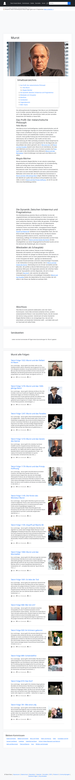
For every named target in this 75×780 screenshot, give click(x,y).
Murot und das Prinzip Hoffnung (36, 180)
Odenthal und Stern (31, 741)
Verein (43, 3)
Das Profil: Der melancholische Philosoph (32, 85)
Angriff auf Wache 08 (22, 231)
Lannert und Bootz (12, 741)
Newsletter (32, 774)
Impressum (16, 774)
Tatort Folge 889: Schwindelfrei (23, 655)
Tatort (10, 7)
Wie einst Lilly (46, 145)
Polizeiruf (55, 774)
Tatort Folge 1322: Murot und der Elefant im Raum (28, 361)
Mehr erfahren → (49, 9)
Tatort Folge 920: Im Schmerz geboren (27, 630)
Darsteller (38, 3)
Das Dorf (26, 273)
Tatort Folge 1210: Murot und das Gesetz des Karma (28, 440)
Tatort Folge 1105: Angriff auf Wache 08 (27, 525)
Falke (54, 738)
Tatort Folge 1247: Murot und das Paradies (28, 413)
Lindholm (21, 741)
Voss (32, 744)
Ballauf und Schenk (23, 738)
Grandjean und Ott (63, 738)
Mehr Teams (24, 105)
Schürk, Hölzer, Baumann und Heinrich (49, 741)
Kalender (38, 774)
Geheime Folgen (32, 776)
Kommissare (25, 3)
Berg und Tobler (34, 738)
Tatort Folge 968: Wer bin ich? (23, 605)
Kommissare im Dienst (22, 7)
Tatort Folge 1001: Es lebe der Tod (25, 579)
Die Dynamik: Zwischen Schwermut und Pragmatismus (36, 92)
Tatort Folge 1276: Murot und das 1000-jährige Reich (27, 387)
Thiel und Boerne (24, 744)
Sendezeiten (24, 100)
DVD (50, 774)
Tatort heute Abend (15, 3)
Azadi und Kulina (11, 738)
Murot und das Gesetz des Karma (39, 240)
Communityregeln (65, 774)
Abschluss (23, 97)
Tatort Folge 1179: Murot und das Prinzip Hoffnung (28, 467)
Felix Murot (26, 87)
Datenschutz (24, 774)
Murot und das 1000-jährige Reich (26, 176)
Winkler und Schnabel (42, 744)
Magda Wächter (27, 90)
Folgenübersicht (25, 102)
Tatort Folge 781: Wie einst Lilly (23, 704)
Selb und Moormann (12, 744)
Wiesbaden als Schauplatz (28, 95)
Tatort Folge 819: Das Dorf (22, 681)
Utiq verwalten (43, 776)
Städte (32, 3)
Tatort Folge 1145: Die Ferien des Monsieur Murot (24, 496)
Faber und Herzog (46, 738)
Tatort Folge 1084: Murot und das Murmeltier (25, 553)
